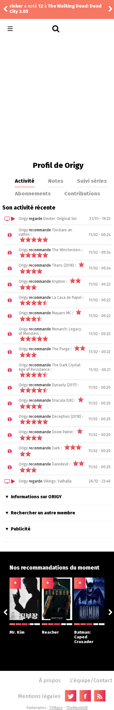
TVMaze (56, 708)
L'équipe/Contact (91, 680)
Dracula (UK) (62, 400)
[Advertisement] (57, 98)
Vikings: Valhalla (57, 481)
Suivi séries (92, 181)
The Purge (61, 349)
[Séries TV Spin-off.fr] (35, 29)
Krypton (58, 281)
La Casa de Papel (66, 297)
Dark (56, 448)
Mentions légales (39, 696)
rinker (16, 6)
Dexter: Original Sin (60, 218)
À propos (49, 680)
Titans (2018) (63, 265)
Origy (23, 218)
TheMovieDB (77, 708)
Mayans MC (61, 313)
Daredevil (60, 464)
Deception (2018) (66, 416)
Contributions (82, 193)
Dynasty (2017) (64, 385)
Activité (25, 181)
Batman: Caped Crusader (83, 637)
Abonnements (33, 193)
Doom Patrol (62, 432)
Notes (55, 181)
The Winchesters (66, 250)
